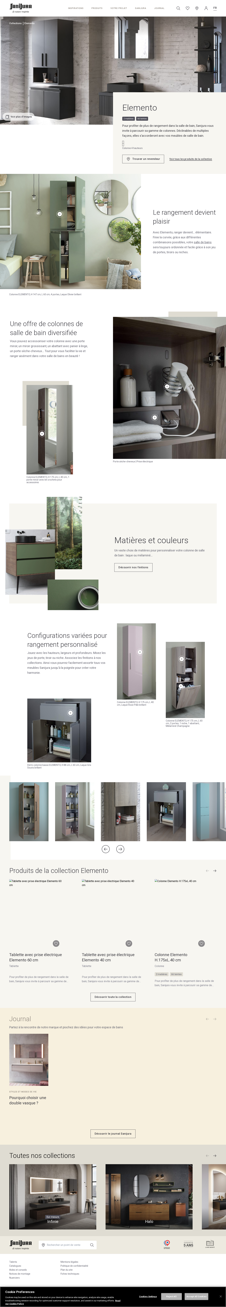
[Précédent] (207, 871)
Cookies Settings (148, 1296)
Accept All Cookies (196, 1296)
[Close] (220, 1296)
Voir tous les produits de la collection (190, 159)
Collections (15, 23)
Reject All (171, 1296)
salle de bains (203, 242)
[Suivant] (215, 871)
